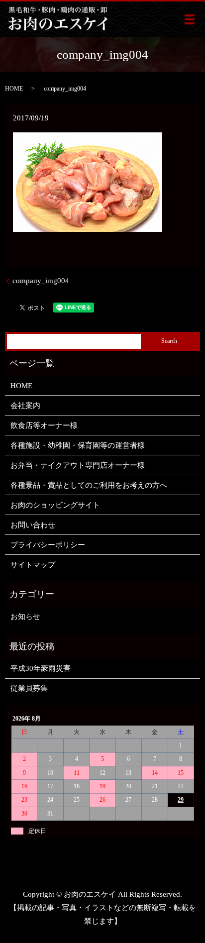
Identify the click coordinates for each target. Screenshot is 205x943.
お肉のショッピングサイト (55, 505)
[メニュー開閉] (190, 19)
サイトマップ (32, 565)
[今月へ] (155, 719)
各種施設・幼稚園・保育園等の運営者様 (77, 445)
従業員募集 (29, 688)
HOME (14, 88)
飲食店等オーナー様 (44, 425)
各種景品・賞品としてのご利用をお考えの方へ (88, 485)
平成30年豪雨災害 (40, 668)
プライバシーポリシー (47, 545)
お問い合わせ (32, 525)
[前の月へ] (128, 719)
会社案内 (25, 406)
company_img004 (40, 281)
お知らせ (25, 617)
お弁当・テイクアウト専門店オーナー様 (77, 465)
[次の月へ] (181, 719)
